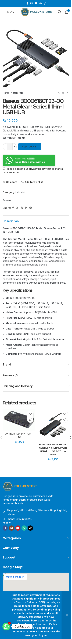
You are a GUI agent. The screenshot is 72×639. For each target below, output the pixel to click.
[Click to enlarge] (9, 81)
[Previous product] (59, 93)
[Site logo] (36, 11)
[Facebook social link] (27, 3)
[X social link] (17, 208)
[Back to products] (63, 93)
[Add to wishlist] (30, 414)
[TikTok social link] (45, 3)
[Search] (59, 11)
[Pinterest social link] (22, 208)
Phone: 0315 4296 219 (19, 518)
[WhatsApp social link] (40, 3)
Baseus (7, 200)
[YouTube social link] (36, 3)
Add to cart (30, 146)
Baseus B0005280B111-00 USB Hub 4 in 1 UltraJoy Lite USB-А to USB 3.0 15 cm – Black (53, 449)
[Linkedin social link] (26, 208)
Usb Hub (18, 92)
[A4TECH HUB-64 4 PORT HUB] (19, 419)
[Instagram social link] (31, 3)
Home (6, 92)
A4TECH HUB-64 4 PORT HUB (19, 435)
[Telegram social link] (30, 208)
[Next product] (67, 93)
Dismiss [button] (67, 615)
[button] (30, 420)
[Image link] (20, 486)
